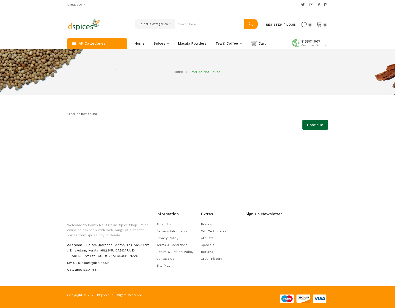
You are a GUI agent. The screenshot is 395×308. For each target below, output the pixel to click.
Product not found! (205, 72)
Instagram (326, 4)
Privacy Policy (167, 238)
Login (291, 24)
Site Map (163, 265)
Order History (211, 258)
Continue (315, 125)
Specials (207, 245)
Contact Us (165, 258)
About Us (163, 224)
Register (274, 24)
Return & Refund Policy (174, 252)
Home (178, 71)
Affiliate (207, 238)
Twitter (303, 4)
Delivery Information (172, 231)
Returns (207, 252)
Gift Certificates (213, 231)
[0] (319, 24)
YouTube (312, 4)
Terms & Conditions (171, 245)
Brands (206, 224)
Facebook (319, 4)
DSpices (103, 295)
